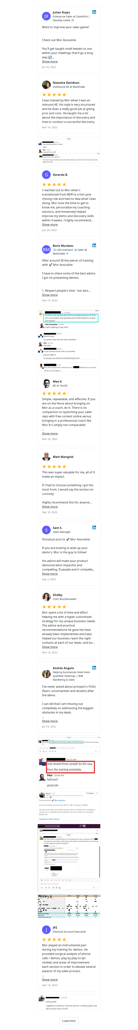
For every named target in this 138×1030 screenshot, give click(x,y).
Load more (69, 1020)
